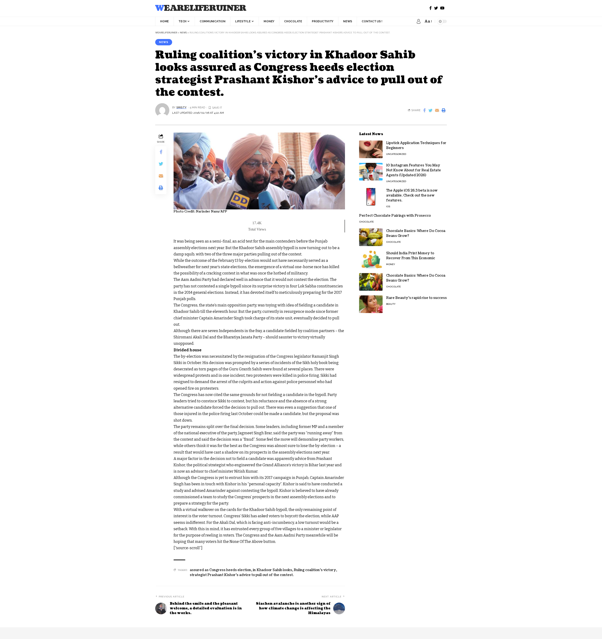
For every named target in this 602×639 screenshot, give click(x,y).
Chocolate (366, 221)
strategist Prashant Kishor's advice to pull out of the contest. (242, 575)
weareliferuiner (200, 8)
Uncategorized (396, 154)
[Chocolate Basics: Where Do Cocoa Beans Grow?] (371, 237)
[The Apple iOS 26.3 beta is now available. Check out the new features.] (371, 197)
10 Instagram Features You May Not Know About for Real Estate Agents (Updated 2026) (413, 170)
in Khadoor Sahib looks (272, 570)
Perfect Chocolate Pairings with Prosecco (395, 215)
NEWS (163, 42)
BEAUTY (391, 304)
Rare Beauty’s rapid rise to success (416, 298)
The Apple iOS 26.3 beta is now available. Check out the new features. (412, 195)
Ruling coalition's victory (315, 570)
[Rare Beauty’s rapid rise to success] (371, 304)
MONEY (390, 264)
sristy (181, 107)
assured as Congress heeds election (220, 570)
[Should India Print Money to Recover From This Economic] (371, 259)
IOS (388, 206)
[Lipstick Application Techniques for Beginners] (371, 149)
